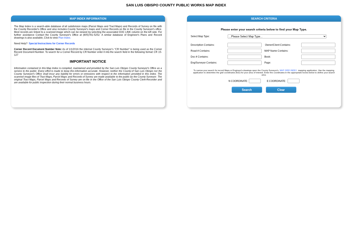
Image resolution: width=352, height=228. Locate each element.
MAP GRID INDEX (288, 70)
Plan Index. (64, 37)
